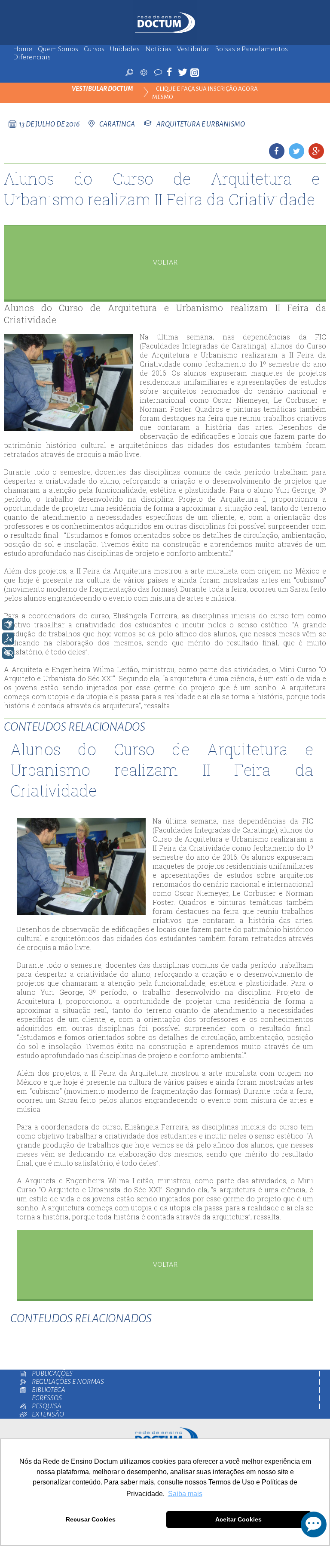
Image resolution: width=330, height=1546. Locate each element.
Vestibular (193, 49)
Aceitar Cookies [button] (238, 1519)
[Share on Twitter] (296, 151)
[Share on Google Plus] (316, 151)
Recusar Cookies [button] (91, 1519)
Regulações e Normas (68, 1382)
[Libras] (8, 624)
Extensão (48, 1414)
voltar (165, 262)
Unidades (125, 49)
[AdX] (144, 72)
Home (22, 49)
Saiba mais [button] (185, 1493)
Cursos (94, 49)
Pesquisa (46, 1406)
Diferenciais (32, 57)
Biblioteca (48, 1390)
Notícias (158, 49)
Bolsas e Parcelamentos (251, 49)
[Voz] (8, 639)
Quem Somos (58, 49)
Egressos (47, 1398)
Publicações (52, 1373)
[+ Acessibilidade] (8, 653)
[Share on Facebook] (277, 151)
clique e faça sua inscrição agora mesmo (205, 93)
